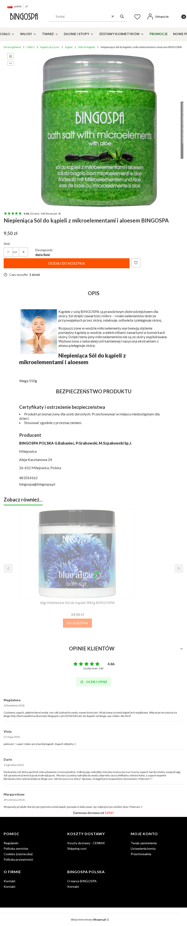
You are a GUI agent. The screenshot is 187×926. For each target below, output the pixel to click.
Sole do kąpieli (86, 47)
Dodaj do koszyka (66, 263)
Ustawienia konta (143, 848)
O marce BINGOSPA (82, 881)
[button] (122, 16)
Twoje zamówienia (144, 843)
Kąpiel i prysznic (50, 47)
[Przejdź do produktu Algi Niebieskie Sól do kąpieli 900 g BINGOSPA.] (77, 553)
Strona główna (12, 47)
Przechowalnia (141, 854)
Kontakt (10, 881)
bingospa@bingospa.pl (37, 484)
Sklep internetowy (88, 919)
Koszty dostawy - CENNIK (86, 843)
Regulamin (11, 843)
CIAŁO (30, 47)
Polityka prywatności (18, 859)
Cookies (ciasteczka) (18, 854)
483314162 (28, 478)
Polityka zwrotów (16, 848)
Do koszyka (77, 623)
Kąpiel (69, 47)
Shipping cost (77, 848)
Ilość (7, 244)
